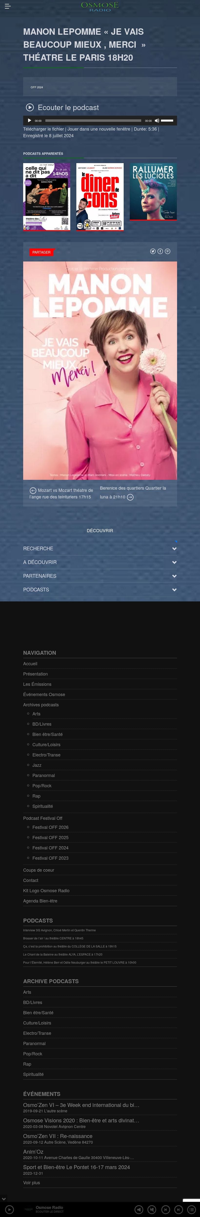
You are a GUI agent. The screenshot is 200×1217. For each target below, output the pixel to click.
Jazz (36, 765)
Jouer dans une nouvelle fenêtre (99, 128)
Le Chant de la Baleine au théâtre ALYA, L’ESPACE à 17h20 (62, 954)
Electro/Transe (46, 754)
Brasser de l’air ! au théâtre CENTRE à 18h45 (53, 938)
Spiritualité (42, 806)
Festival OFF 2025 (50, 837)
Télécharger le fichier (43, 128)
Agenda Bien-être (40, 900)
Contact (30, 880)
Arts (36, 713)
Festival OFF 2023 (50, 858)
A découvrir (40, 561)
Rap (36, 795)
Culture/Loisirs (46, 744)
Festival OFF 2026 (50, 827)
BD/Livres (41, 724)
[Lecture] (29, 120)
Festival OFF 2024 (50, 847)
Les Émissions (37, 684)
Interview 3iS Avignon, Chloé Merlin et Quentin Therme (59, 930)
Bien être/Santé (47, 734)
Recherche (38, 548)
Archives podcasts (41, 704)
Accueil (30, 663)
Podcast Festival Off (42, 818)
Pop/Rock (41, 785)
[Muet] (157, 120)
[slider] (168, 120)
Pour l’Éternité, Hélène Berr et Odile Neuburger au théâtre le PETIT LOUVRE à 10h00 (79, 962)
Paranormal (43, 775)
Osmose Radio (49, 1207)
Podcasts (36, 589)
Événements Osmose (44, 694)
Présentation (35, 673)
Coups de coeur (38, 870)
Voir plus (31, 1182)
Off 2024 (37, 87)
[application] (100, 120)
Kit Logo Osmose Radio (46, 890)
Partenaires (39, 575)
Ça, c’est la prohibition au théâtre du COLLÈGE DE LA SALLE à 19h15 (70, 946)
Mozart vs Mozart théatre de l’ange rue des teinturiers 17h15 (61, 493)
